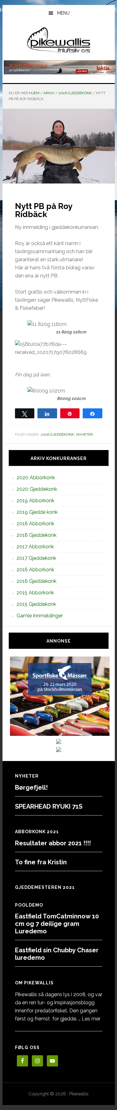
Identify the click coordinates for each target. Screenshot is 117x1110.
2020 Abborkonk (36, 478)
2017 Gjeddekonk (36, 558)
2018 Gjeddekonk (36, 535)
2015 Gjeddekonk (36, 604)
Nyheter (84, 434)
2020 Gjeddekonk (37, 489)
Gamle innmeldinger (40, 616)
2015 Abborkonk (35, 593)
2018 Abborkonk (35, 524)
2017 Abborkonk (35, 547)
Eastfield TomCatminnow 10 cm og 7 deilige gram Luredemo (57, 924)
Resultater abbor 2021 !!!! (53, 843)
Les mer (91, 1019)
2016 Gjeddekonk (57, 434)
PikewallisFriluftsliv (58, 41)
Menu (63, 13)
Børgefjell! (31, 787)
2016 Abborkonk (35, 570)
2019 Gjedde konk (37, 512)
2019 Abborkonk (35, 501)
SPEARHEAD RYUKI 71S (48, 806)
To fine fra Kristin (41, 862)
